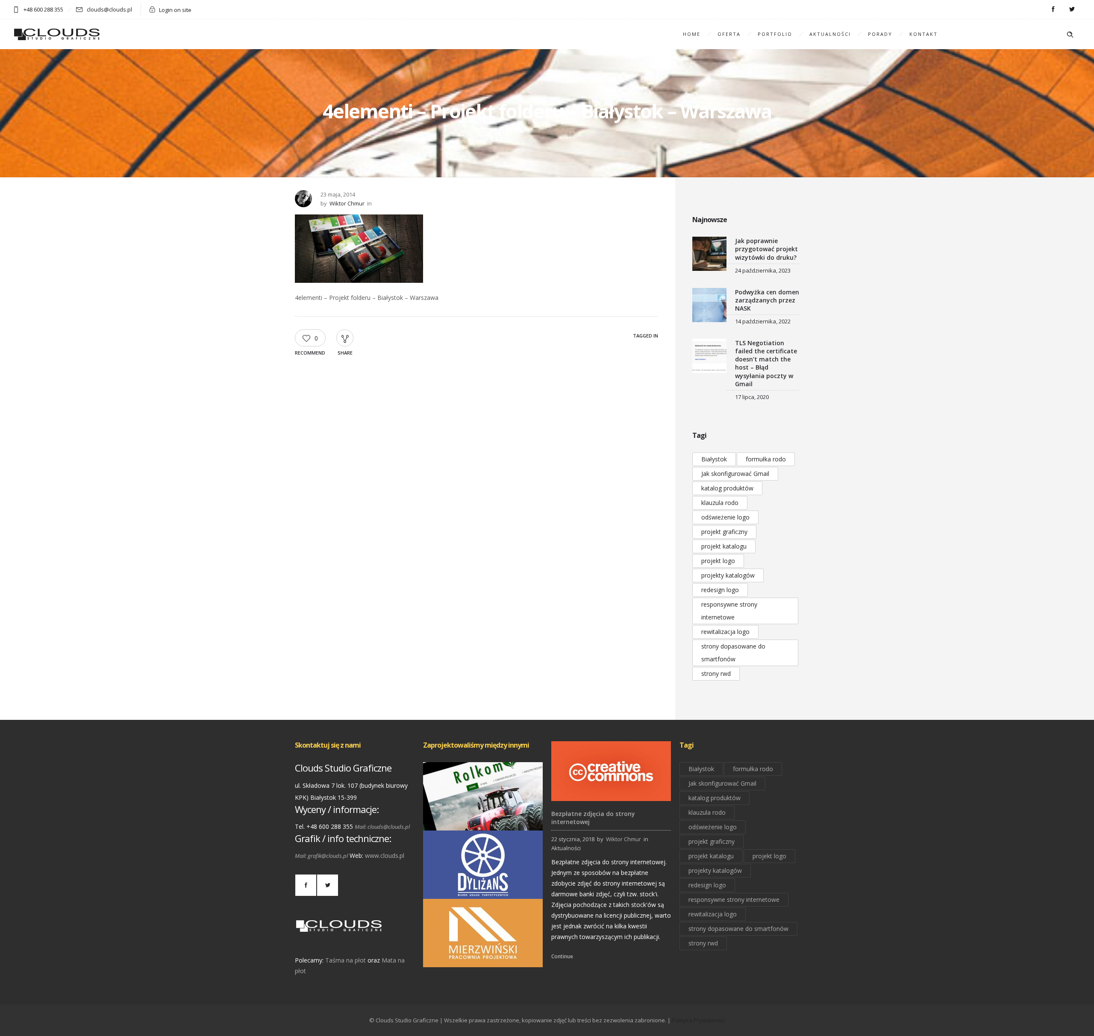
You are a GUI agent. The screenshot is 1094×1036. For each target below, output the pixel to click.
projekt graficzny (724, 532)
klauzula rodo (719, 503)
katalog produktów (727, 488)
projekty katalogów (728, 575)
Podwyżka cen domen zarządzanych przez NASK (767, 300)
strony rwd (716, 673)
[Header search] (1070, 35)
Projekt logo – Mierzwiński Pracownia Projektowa (483, 955)
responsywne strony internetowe (729, 610)
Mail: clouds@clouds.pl (382, 827)
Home (691, 34)
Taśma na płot (345, 960)
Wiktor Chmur (347, 203)
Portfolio (775, 34)
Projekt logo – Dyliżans (483, 887)
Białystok (714, 459)
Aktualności (830, 34)
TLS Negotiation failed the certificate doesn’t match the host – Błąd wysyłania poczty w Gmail (766, 363)
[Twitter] (1071, 9)
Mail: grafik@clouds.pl (321, 856)
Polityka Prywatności (698, 1020)
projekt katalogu (724, 546)
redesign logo (720, 590)
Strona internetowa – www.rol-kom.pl (483, 818)
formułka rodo (766, 459)
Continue (562, 956)
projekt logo (718, 561)
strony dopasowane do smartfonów (733, 652)
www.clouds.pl (384, 855)
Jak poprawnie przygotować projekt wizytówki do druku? (766, 249)
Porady (880, 34)
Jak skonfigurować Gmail (735, 474)
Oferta (729, 34)
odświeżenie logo (725, 517)
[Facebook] (1053, 9)
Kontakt (923, 34)
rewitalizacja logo (725, 632)
